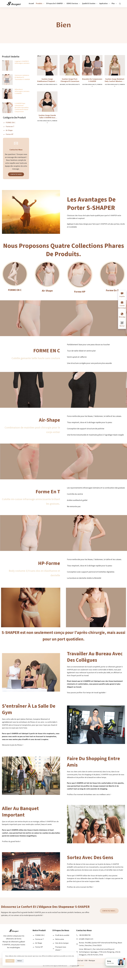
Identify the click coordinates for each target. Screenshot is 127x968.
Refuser (19, 961)
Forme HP (79, 291)
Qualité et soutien (88, 3)
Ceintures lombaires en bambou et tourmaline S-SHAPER (22, 77)
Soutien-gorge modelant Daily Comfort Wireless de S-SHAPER (115, 80)
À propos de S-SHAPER (54, 3)
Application (103, 3)
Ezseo (82, 965)
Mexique (92, 960)
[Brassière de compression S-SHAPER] (92, 65)
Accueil (31, 3)
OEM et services (72, 3)
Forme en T (112, 290)
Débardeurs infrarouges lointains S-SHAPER (22, 91)
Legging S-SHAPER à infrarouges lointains (22, 62)
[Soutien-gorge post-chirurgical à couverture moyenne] (70, 65)
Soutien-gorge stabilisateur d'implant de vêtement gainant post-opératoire (47, 80)
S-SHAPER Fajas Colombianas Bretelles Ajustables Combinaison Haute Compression (22, 107)
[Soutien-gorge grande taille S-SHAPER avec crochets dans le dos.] (47, 101)
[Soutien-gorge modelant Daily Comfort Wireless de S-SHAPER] (114, 65)
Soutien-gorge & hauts (50, 84)
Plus (113, 3)
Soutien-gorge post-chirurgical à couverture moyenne (70, 80)
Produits (39, 3)
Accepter (10, 961)
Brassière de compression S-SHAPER (92, 80)
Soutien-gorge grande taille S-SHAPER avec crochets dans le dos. (47, 116)
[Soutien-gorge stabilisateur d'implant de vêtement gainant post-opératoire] (47, 65)
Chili (85, 960)
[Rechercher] (120, 3)
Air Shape (40, 84)
